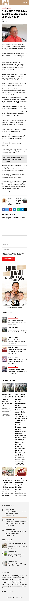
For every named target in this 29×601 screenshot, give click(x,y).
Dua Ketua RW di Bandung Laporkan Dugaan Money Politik (7, 401)
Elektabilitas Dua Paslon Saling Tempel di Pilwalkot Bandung (21, 485)
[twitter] (10, 591)
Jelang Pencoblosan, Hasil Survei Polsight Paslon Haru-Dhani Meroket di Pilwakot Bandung (17, 361)
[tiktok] (12, 591)
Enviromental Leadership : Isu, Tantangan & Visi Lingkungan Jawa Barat (16, 555)
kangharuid (7, 20)
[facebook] (2, 591)
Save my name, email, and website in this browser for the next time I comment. (13, 254)
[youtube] (5, 591)
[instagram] (7, 591)
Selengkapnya (8, 588)
